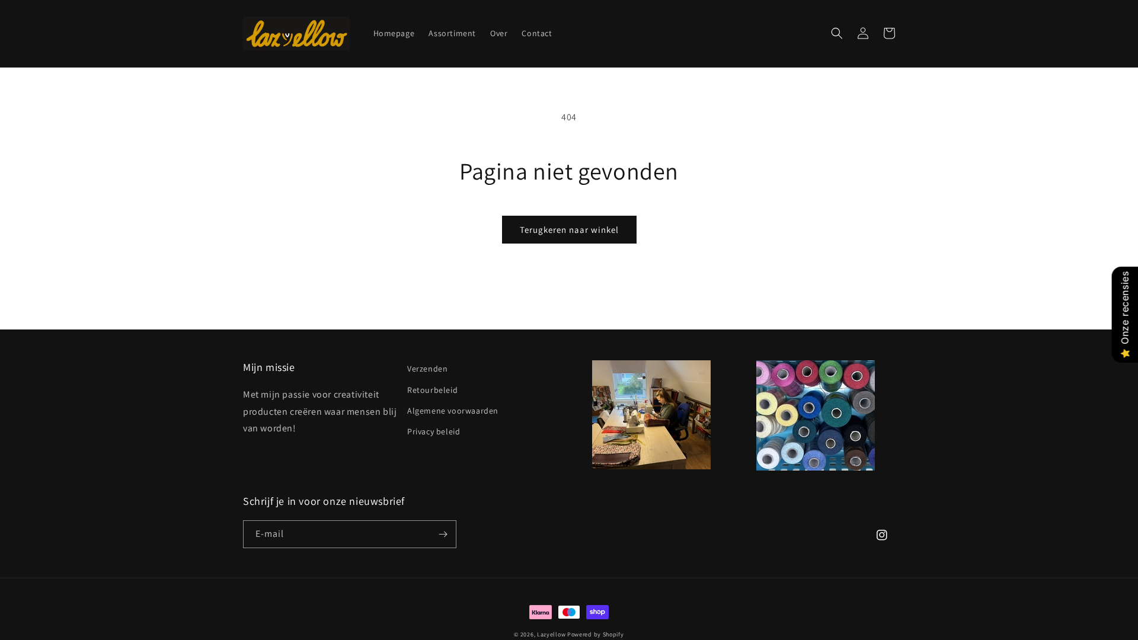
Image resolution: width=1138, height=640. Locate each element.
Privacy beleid (433, 431)
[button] (837, 33)
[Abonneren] (443, 534)
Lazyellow (551, 634)
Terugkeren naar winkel (569, 229)
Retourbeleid (432, 390)
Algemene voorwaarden (452, 410)
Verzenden (427, 368)
